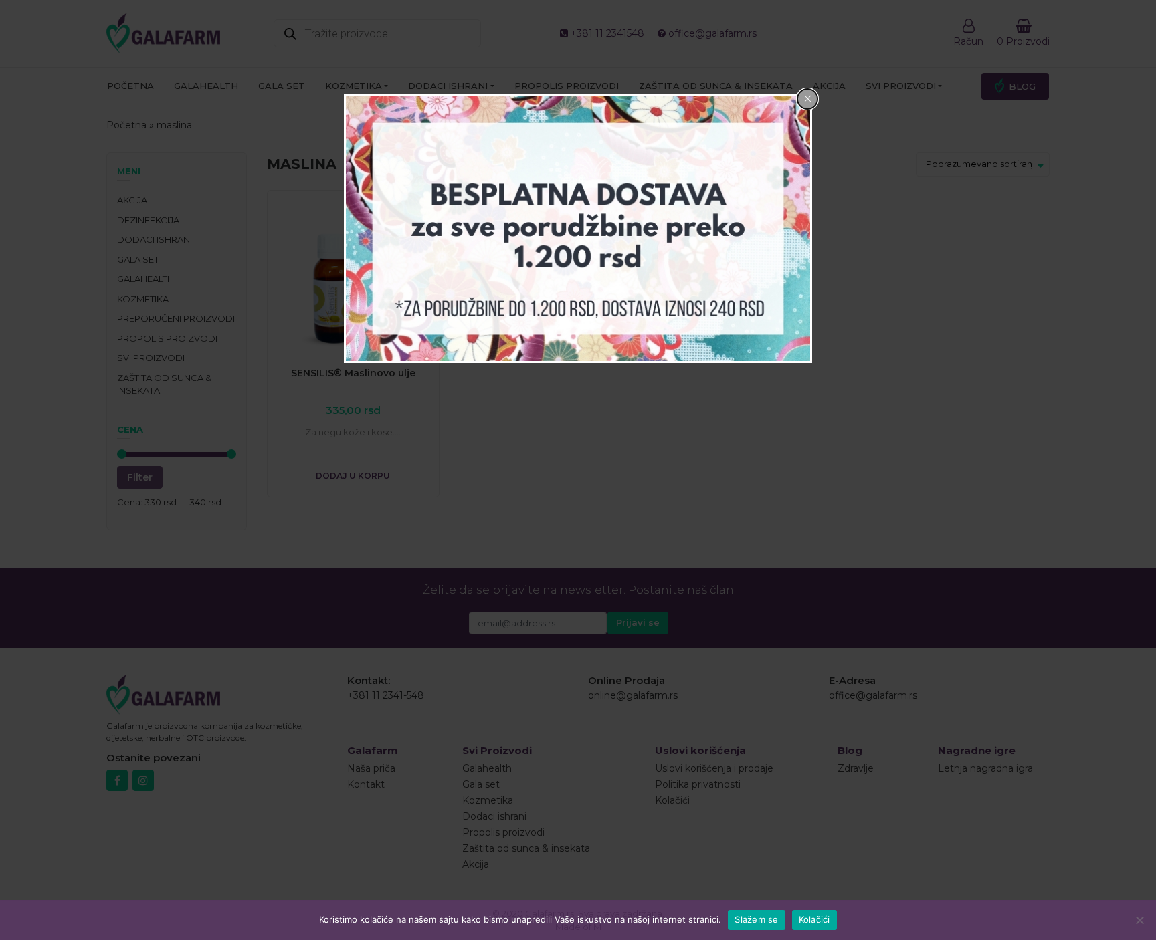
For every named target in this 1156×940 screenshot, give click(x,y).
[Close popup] (807, 99)
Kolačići (814, 919)
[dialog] (578, 229)
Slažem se (756, 919)
